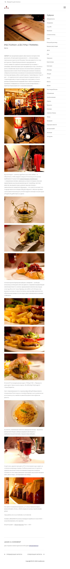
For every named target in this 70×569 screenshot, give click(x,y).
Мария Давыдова (19, 524)
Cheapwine (50, 23)
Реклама (49, 109)
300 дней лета (51, 19)
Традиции (49, 120)
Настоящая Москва (52, 89)
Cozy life (49, 27)
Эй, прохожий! (51, 128)
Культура (49, 66)
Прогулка (49, 105)
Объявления (50, 93)
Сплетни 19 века (51, 113)
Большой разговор (52, 42)
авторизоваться (33, 545)
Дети (48, 50)
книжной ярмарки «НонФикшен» (29, 179)
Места (6, 48)
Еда (48, 54)
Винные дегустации (52, 46)
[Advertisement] (24, 530)
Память (49, 101)
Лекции (49, 73)
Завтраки (49, 58)
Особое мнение (51, 97)
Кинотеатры (50, 62)
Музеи (48, 85)
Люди (48, 77)
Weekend (49, 30)
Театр (48, 117)
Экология (49, 132)
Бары (48, 38)
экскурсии (49, 136)
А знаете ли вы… (51, 34)
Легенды (49, 70)
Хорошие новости (52, 124)
